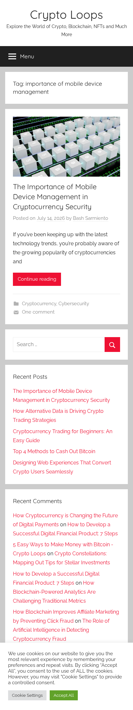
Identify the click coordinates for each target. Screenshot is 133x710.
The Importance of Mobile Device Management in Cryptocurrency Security (55, 196)
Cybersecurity (73, 303)
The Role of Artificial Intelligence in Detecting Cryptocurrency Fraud (61, 630)
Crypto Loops (66, 14)
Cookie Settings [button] (27, 695)
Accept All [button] (64, 695)
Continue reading (37, 279)
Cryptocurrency (39, 303)
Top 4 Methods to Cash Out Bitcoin (54, 451)
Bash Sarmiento (90, 218)
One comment (38, 312)
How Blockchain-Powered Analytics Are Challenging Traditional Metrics (54, 592)
